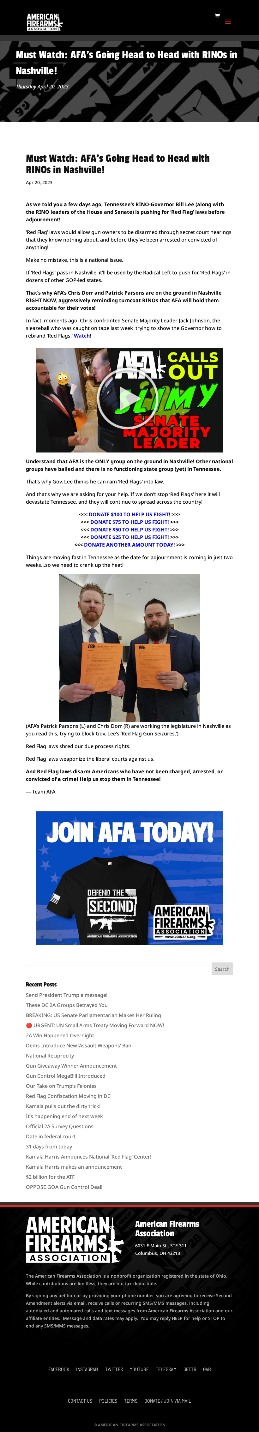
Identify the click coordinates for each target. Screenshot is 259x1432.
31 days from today (49, 1146)
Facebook (58, 1369)
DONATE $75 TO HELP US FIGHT (128, 521)
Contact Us (80, 1401)
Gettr (190, 1369)
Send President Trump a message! (66, 995)
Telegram (166, 1369)
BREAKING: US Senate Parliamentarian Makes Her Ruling (93, 1015)
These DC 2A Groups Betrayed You (67, 1005)
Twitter (114, 1369)
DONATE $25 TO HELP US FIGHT (128, 537)
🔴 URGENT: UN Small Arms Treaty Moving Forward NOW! (95, 1025)
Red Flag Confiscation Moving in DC (68, 1096)
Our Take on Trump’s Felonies (61, 1085)
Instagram (87, 1369)
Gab (207, 1369)
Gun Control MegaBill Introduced (65, 1075)
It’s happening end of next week (64, 1116)
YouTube (139, 1369)
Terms (130, 1401)
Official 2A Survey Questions (59, 1126)
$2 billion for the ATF (50, 1176)
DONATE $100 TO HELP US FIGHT (129, 514)
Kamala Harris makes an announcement (74, 1166)
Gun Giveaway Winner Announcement (71, 1065)
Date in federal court (50, 1136)
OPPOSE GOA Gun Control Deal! (64, 1186)
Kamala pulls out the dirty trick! (63, 1106)
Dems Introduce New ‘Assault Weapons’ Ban (78, 1045)
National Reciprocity (50, 1055)
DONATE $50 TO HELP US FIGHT (128, 529)
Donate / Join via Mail (167, 1401)
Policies (108, 1401)
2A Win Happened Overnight (60, 1035)
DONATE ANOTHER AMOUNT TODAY (128, 544)
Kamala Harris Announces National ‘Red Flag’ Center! (88, 1156)
